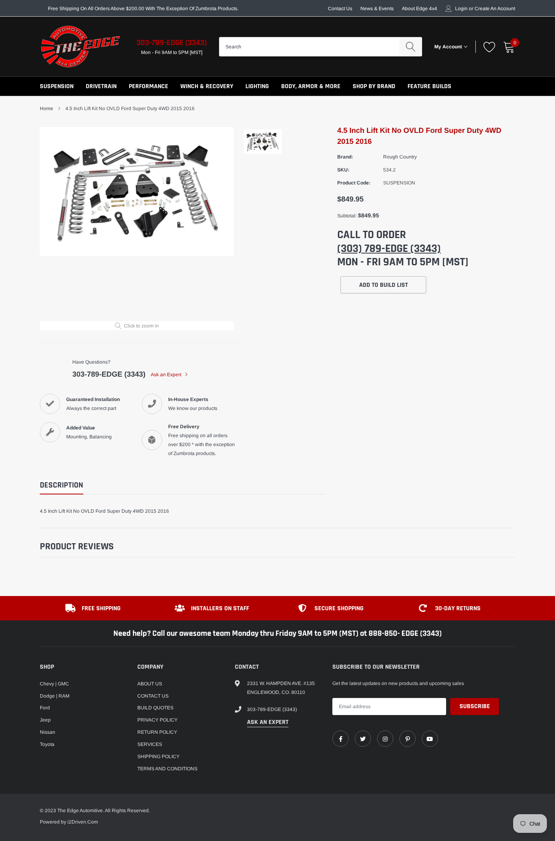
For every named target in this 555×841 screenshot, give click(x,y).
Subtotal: (347, 216)
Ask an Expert (166, 374)
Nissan (47, 732)
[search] (410, 46)
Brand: (345, 157)
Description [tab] (61, 485)
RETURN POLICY (157, 732)
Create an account (495, 8)
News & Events (377, 8)
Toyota (47, 744)
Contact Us (340, 8)
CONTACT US (153, 696)
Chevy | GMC (54, 684)
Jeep (45, 720)
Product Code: (354, 183)
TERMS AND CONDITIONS (167, 769)
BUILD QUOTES (155, 708)
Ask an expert (267, 722)
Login (461, 8)
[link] (340, 738)
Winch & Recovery (206, 86)
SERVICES (149, 744)
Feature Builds (429, 86)
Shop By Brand (374, 86)
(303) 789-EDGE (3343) (389, 248)
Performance (148, 86)
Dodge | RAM (54, 696)
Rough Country (400, 157)
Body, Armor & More (310, 86)
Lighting (257, 86)
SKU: (343, 170)
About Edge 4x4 (419, 8)
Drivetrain (101, 86)
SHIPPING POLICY (158, 756)
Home (46, 108)
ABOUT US (149, 684)
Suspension (57, 86)
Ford (45, 708)
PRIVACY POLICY (157, 720)
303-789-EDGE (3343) (172, 42)
